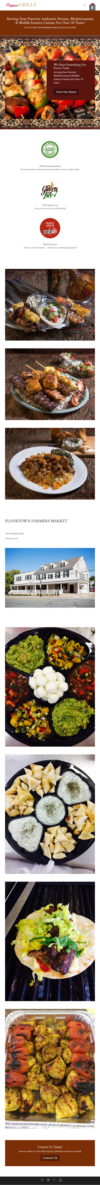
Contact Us (50, 1158)
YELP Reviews (50, 244)
